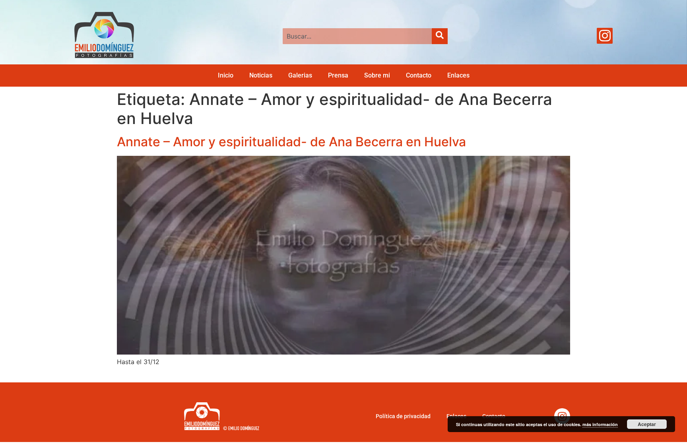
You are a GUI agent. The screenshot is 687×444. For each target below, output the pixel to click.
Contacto (418, 75)
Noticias (260, 75)
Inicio (225, 75)
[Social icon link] (605, 36)
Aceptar (647, 424)
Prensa (338, 75)
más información (600, 424)
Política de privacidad (403, 416)
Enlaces (458, 75)
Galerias (300, 75)
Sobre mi (377, 75)
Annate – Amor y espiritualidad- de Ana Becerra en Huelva (291, 141)
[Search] (440, 36)
